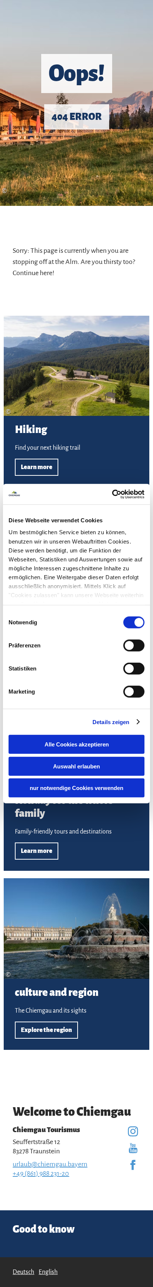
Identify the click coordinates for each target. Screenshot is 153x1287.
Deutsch (23, 1272)
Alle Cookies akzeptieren (77, 744)
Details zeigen (110, 722)
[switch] (133, 646)
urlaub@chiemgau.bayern (50, 1164)
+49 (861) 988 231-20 (41, 1173)
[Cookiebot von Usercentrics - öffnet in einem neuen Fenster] (111, 494)
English (48, 1272)
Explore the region (76, 964)
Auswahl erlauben (76, 766)
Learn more (76, 401)
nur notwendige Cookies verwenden (76, 788)
